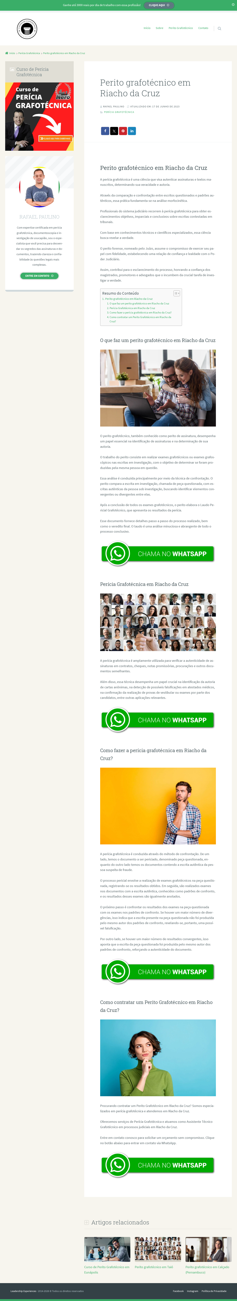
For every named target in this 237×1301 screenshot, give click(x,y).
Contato (203, 28)
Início (147, 28)
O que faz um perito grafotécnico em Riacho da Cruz (139, 303)
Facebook (178, 1291)
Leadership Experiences (23, 1291)
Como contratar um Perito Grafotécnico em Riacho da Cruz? (140, 319)
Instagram (192, 1291)
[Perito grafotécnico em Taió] (158, 1259)
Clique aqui (157, 5)
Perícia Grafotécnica (119, 112)
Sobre (159, 28)
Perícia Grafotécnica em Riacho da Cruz (132, 308)
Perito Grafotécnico (181, 28)
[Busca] (216, 24)
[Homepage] (27, 29)
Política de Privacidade (214, 1291)
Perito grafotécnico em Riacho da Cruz (128, 299)
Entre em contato (37, 275)
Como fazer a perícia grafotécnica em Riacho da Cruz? (140, 312)
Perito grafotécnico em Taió (154, 1267)
